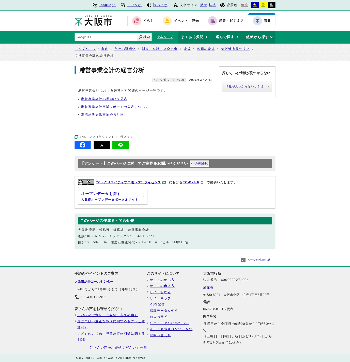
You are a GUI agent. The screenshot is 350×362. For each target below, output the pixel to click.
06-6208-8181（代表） (219, 309)
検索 (146, 37)
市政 (104, 49)
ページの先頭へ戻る (260, 259)
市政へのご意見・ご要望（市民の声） (107, 315)
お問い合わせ (160, 335)
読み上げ (160, 5)
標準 (212, 5)
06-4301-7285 (93, 297)
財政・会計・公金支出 (160, 49)
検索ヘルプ (165, 37)
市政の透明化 (125, 49)
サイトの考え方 (162, 286)
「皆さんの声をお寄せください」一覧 (116, 347)
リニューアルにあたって (169, 323)
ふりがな (134, 5)
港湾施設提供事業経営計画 (102, 114)
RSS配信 (157, 304)
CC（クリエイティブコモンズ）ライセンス (128, 182)
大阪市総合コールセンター (94, 281)
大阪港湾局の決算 (235, 49)
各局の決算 (206, 49)
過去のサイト (160, 316)
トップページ (85, 49)
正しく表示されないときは (171, 329)
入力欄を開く (200, 163)
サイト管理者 (160, 292)
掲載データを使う (164, 310)
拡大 (203, 5)
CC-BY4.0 (190, 182)
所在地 (208, 287)
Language (107, 5)
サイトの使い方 (162, 280)
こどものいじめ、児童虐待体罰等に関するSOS (111, 336)
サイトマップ (160, 298)
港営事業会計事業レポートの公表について (115, 107)
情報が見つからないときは (245, 86)
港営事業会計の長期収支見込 (104, 99)
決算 (187, 49)
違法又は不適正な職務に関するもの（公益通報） (111, 324)
